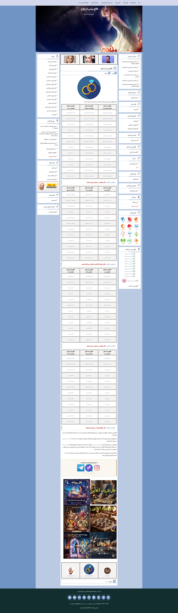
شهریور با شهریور (70, 223)
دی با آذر (107, 404)
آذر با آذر (70, 322)
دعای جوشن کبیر (134, 163)
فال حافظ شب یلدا (52, 175)
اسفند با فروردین (70, 358)
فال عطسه (53, 200)
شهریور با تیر (70, 211)
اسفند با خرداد (70, 369)
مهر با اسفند (107, 339)
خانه (139, 2)
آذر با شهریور (70, 305)
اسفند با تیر (71, 375)
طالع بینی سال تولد (133, 286)
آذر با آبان (70, 316)
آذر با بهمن (70, 333)
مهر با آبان (107, 316)
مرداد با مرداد (89, 217)
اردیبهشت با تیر (89, 130)
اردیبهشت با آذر (89, 158)
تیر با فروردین (107, 194)
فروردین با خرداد (107, 124)
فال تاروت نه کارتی (51, 95)
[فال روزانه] (76, 492)
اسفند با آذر (71, 404)
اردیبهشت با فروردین (89, 112)
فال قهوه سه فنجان (133, 124)
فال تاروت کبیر (52, 65)
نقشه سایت (83, 607)
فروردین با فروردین (107, 112)
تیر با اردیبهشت (107, 200)
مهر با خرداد (107, 287)
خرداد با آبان (71, 153)
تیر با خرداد (107, 206)
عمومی (106, 581)
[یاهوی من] (108, 597)
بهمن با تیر (89, 375)
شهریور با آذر (70, 240)
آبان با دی (89, 328)
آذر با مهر (70, 310)
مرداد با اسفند (89, 257)
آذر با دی (71, 328)
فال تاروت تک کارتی (51, 76)
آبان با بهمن (89, 333)
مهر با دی (107, 328)
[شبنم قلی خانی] (70, 59)
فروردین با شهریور (107, 141)
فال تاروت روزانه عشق (50, 107)
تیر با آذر (107, 240)
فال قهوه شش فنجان (133, 128)
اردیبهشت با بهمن (89, 170)
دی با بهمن (107, 415)
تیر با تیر (107, 211)
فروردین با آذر (107, 158)
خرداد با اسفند (70, 176)
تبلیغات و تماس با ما (83, 2)
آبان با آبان (89, 316)
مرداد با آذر (89, 240)
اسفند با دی (71, 410)
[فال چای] (103, 545)
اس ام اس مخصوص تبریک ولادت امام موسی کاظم (130, 62)
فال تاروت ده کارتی (51, 99)
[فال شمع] (76, 519)
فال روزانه (117, 2)
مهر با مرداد (107, 299)
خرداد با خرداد (70, 124)
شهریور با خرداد (71, 206)
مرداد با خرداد (89, 206)
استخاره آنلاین (94, 2)
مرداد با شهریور (89, 223)
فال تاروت (125, 2)
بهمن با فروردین (89, 358)
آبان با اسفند (89, 339)
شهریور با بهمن (70, 252)
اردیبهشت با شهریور (89, 141)
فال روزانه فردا (52, 212)
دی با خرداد (107, 369)
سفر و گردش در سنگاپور (50, 139)
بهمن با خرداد (89, 369)
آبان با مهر (89, 310)
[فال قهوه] (103, 519)
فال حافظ (133, 2)
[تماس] (89, 597)
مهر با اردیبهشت (107, 282)
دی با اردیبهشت (107, 364)
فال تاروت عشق (67, 438)
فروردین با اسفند (107, 176)
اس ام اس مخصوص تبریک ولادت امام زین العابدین (130, 85)
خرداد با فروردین (70, 112)
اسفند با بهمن (70, 415)
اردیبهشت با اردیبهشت (89, 118)
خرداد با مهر (71, 147)
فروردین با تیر (107, 130)
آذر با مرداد (71, 299)
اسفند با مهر (71, 392)
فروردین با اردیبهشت (107, 118)
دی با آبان (107, 398)
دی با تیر (107, 375)
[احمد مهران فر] (108, 59)
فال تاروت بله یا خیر (51, 110)
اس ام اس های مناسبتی (106, 2)
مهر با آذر (107, 322)
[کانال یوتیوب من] (74, 597)
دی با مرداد (107, 381)
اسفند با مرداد (70, 381)
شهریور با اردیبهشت (71, 200)
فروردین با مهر (107, 147)
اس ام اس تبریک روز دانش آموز (130, 67)
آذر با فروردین (70, 276)
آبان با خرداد (89, 287)
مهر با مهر (107, 310)
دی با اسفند (107, 421)
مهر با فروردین (107, 276)
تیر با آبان (107, 234)
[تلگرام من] (103, 597)
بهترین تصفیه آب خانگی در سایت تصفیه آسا (49, 127)
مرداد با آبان (89, 234)
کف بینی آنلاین (134, 140)
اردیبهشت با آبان (89, 153)
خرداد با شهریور (71, 141)
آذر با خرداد (71, 287)
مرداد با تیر (89, 211)
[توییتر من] (84, 597)
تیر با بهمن (107, 252)
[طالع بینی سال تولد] (129, 268)
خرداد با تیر (71, 130)
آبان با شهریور (89, 305)
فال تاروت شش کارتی (51, 92)
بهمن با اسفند (89, 421)
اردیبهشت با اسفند (89, 176)
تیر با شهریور (107, 223)
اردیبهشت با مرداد (89, 135)
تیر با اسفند (107, 257)
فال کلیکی (135, 179)
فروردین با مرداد (107, 135)
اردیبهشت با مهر (89, 147)
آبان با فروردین (89, 276)
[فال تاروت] (103, 492)
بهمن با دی (89, 410)
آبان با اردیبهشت (89, 282)
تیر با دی (107, 246)
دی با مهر (107, 392)
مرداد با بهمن (89, 252)
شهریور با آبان (70, 234)
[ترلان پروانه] (89, 59)
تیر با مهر (107, 229)
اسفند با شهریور (71, 387)
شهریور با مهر (70, 229)
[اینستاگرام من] (94, 597)
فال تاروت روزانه (97, 444)
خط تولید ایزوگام (52, 152)
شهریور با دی (70, 246)
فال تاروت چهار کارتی (51, 84)
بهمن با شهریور (89, 387)
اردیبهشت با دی (89, 164)
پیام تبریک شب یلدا (51, 179)
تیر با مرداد (107, 217)
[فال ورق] (76, 545)
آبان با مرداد (89, 299)
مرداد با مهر (89, 229)
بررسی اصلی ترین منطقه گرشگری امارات (49, 144)
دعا (137, 167)
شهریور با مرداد (71, 217)
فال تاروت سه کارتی (51, 80)
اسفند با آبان (71, 398)
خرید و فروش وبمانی (51, 148)
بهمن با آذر (89, 404)
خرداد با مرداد (70, 135)
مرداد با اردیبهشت (89, 200)
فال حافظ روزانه (52, 171)
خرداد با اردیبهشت (70, 118)
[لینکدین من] (70, 597)
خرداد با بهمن (70, 170)
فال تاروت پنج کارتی (51, 88)
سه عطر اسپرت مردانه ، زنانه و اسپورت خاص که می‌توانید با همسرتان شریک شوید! (48, 133)
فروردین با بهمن (107, 170)
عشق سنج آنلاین (134, 190)
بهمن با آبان (89, 398)
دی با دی (107, 410)
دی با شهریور (107, 387)
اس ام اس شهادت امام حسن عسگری (131, 75)
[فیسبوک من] (98, 597)
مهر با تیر (107, 293)
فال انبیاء (136, 109)
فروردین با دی (107, 164)
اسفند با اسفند (70, 421)
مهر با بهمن (107, 333)
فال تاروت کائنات (52, 73)
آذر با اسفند (71, 339)
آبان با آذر (89, 322)
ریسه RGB (135, 202)
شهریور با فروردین (70, 194)
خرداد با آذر (71, 158)
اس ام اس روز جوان (133, 71)
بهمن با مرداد (89, 381)
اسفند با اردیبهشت (70, 364)
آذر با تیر (71, 293)
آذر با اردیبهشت (71, 282)
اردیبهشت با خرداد (89, 124)
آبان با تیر (89, 293)
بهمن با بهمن (89, 415)
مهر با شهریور (107, 305)
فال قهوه (136, 121)
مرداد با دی (89, 246)
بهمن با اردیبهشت (89, 364)
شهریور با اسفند (71, 257)
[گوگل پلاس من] (79, 597)
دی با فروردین (107, 358)
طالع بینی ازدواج (89, 8)
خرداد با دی (71, 164)
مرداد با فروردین (89, 194)
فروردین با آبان (107, 153)
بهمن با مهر (89, 392)
